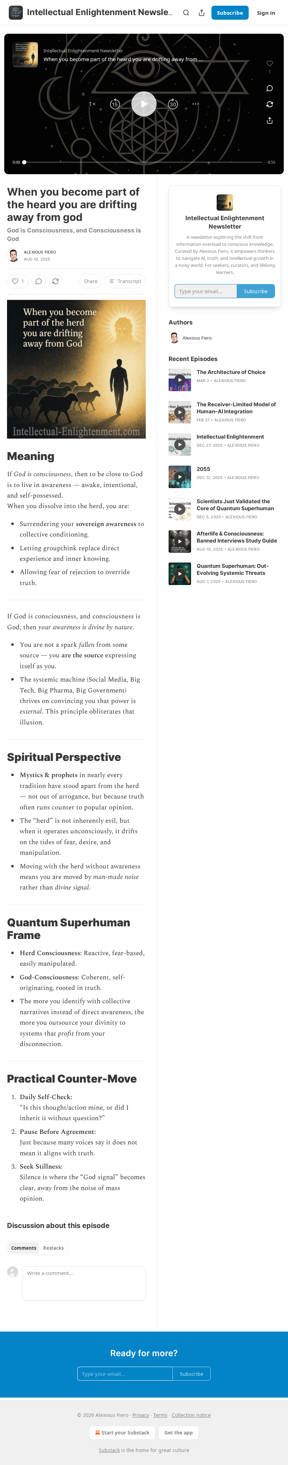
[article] (225, 380)
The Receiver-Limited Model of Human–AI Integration (236, 408)
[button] (92, 104)
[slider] (143, 162)
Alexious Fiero (40, 252)
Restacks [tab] (53, 1248)
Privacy (140, 1415)
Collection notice (191, 1415)
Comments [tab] (23, 1248)
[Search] (186, 13)
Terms (160, 1415)
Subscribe (230, 12)
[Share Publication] (202, 13)
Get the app (178, 1432)
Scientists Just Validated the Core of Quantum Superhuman (235, 505)
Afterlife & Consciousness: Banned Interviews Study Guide (237, 537)
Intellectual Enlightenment (230, 436)
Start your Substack (126, 1432)
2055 (203, 469)
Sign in (266, 12)
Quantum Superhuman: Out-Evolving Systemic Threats (233, 569)
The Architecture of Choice (231, 372)
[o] (179, 380)
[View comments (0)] (269, 88)
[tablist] (37, 1248)
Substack (109, 1450)
